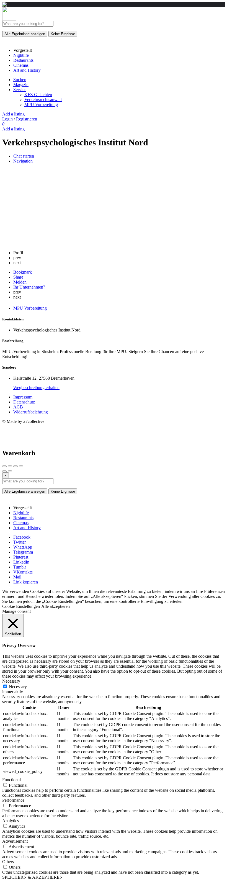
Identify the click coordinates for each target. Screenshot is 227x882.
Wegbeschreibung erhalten (36, 387)
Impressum (22, 397)
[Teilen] (10, 466)
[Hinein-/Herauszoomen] (21, 466)
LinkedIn (21, 562)
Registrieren (26, 119)
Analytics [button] (10, 820)
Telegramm (23, 552)
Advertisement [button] (15, 841)
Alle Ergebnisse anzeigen (24, 34)
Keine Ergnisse (63, 34)
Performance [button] (13, 800)
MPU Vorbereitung (41, 104)
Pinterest (20, 557)
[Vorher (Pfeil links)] (4, 471)
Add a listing (13, 114)
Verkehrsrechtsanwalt (43, 99)
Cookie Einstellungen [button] (21, 606)
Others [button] (8, 861)
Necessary (18, 686)
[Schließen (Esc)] (4, 466)
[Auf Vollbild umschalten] (15, 466)
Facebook (21, 537)
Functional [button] (11, 779)
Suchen (19, 79)
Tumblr (19, 567)
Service (19, 89)
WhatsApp (22, 547)
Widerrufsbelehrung (30, 412)
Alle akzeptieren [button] (55, 606)
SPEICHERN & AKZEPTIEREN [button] (32, 877)
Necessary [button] (11, 681)
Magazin (21, 84)
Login (8, 119)
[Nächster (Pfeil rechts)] (10, 471)
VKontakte (23, 572)
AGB (18, 407)
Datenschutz (24, 402)
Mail (17, 577)
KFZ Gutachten (38, 94)
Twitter (19, 542)
